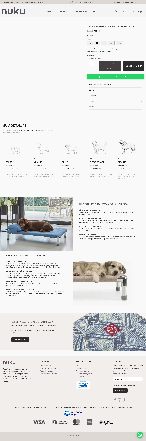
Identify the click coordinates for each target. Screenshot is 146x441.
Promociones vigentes (84, 374)
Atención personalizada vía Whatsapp (117, 77)
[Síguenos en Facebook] (115, 400)
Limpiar (89, 39)
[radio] (90, 43)
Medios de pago (82, 368)
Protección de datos (47, 371)
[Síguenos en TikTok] (124, 400)
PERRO (49, 11)
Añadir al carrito (110, 66)
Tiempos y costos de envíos (86, 371)
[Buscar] (116, 11)
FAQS (78, 366)
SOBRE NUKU (79, 11)
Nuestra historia (45, 366)
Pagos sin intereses (83, 376)
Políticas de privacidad (48, 368)
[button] (124, 11)
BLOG (95, 11)
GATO (63, 11)
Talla (89, 35)
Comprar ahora (134, 66)
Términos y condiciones (48, 374)
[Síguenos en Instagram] (119, 400)
